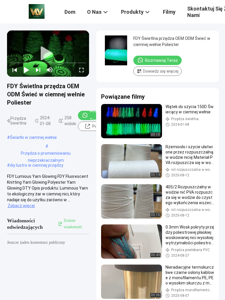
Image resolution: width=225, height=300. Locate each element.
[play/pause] (26, 69)
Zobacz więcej (21, 205)
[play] (48, 53)
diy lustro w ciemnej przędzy (36, 165)
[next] (38, 69)
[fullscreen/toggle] (81, 69)
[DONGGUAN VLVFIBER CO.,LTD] (37, 11)
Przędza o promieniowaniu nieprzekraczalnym (46, 154)
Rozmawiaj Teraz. (100, 115)
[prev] (15, 69)
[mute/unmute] (50, 69)
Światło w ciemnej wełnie (33, 137)
